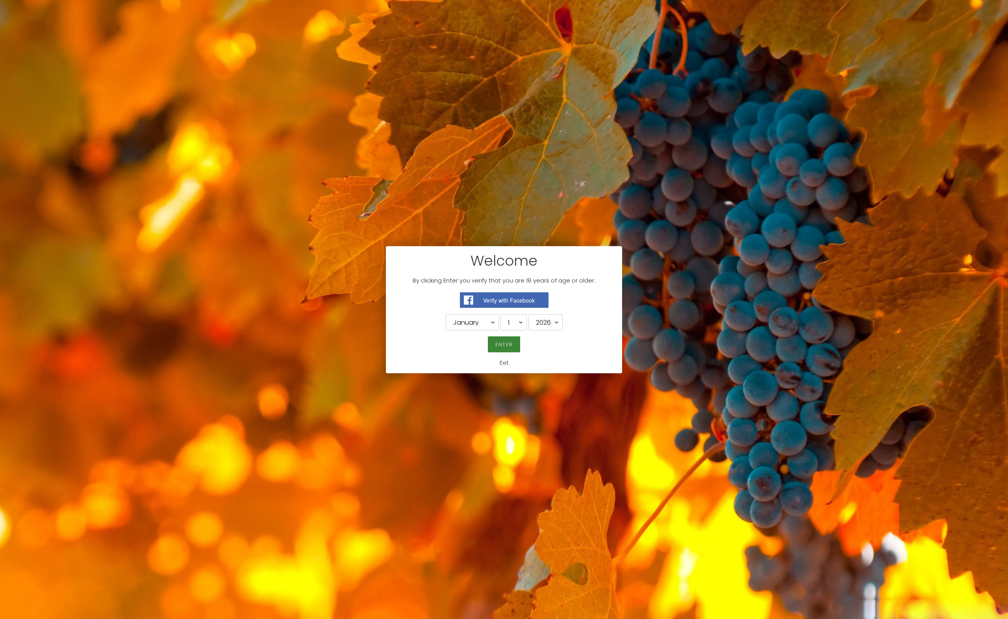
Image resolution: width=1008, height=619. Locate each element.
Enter (503, 344)
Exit (504, 362)
